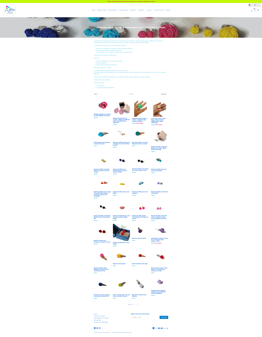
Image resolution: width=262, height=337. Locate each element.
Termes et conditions (99, 316)
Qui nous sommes (159, 10)
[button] (254, 5)
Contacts (168, 10)
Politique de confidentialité (101, 322)
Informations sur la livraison (101, 318)
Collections (133, 10)
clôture (96, 314)
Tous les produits (123, 10)
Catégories (142, 10)
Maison (94, 10)
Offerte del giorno (112, 10)
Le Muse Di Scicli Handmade (103, 332)
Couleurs (150, 10)
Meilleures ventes (102, 10)
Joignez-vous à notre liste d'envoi (140, 314)
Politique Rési (97, 320)
